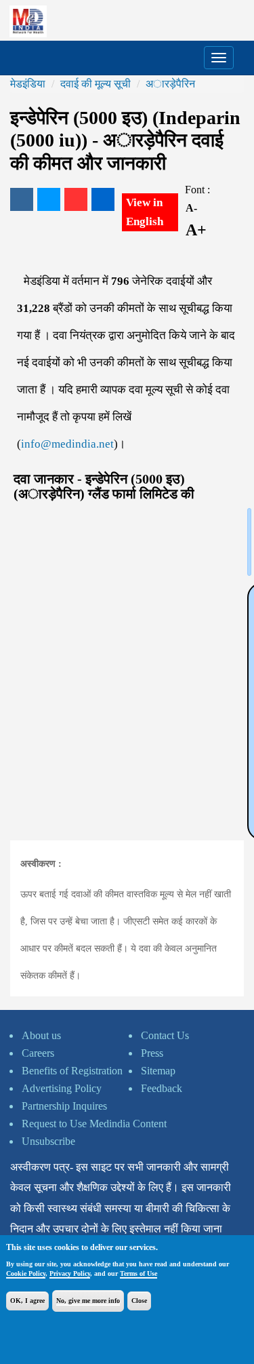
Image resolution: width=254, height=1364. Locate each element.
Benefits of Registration (72, 1070)
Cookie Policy (25, 1273)
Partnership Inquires (64, 1106)
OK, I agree (27, 1300)
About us (41, 1035)
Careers (38, 1053)
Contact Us (165, 1035)
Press (152, 1053)
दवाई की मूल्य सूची (95, 84)
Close (139, 1300)
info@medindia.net (67, 443)
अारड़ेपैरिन (170, 84)
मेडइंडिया (27, 84)
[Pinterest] (75, 199)
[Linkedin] (102, 199)
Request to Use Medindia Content (94, 1123)
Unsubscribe (48, 1141)
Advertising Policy (62, 1088)
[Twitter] (48, 199)
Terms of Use (138, 1273)
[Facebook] (21, 199)
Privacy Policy (69, 1273)
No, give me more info (88, 1300)
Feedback (161, 1088)
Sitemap (158, 1070)
